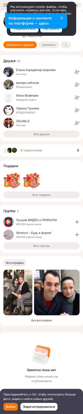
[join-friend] (77, 71)
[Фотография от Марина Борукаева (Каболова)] (57, 292)
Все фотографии (41, 320)
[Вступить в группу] (77, 221)
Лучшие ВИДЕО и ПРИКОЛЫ (36, 220)
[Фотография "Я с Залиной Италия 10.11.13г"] (17, 292)
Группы (9, 211)
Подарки (10, 166)
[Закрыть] (62, 18)
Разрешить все (24, 28)
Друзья (9, 61)
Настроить (51, 28)
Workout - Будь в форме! (34, 233)
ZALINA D (22, 121)
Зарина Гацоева (27, 108)
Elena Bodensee (27, 95)
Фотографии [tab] (15, 263)
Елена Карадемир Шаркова (36, 70)
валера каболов (27, 83)
